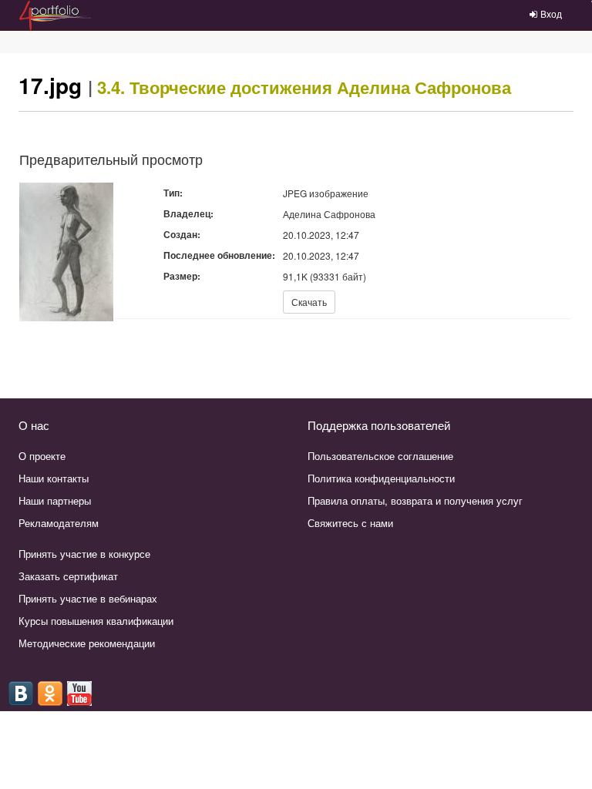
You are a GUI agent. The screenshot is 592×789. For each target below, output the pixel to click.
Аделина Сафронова (424, 87)
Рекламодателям (58, 522)
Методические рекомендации (86, 643)
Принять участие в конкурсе (84, 553)
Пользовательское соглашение (380, 455)
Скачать (309, 301)
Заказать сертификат (68, 576)
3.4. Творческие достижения (214, 87)
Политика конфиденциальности (381, 478)
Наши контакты (53, 478)
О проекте (42, 455)
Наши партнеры (54, 500)
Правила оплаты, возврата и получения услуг (415, 500)
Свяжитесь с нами (350, 522)
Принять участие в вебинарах (87, 598)
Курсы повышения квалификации (95, 620)
